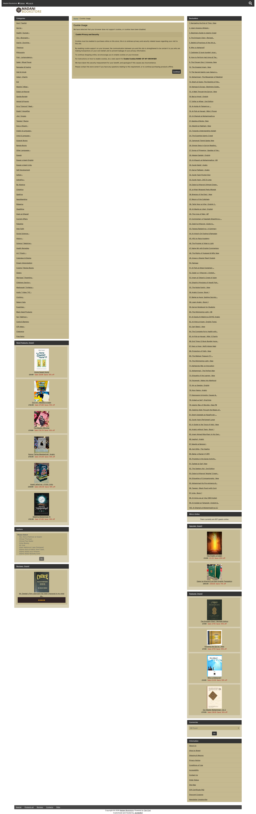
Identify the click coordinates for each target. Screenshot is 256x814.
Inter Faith (20, 229)
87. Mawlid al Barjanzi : (197, 444)
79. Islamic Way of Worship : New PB (203, 405)
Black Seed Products (24, 312)
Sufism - (19, 175)
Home (22, 3)
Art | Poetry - (21, 253)
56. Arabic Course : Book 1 (199, 292)
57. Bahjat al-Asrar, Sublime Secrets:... (203, 297)
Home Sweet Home (41, 372)
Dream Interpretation (24, 263)
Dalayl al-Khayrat (22, 92)
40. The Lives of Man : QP (199, 214)
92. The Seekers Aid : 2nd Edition (201, 469)
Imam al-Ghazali (22, 214)
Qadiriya (19, 194)
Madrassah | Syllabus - (25, 287)
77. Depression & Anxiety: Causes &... (203, 395)
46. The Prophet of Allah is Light (201, 243)
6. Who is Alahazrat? (197, 48)
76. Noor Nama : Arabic (198, 390)
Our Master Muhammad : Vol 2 (214, 710)
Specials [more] (195, 526)
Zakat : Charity (22, 77)
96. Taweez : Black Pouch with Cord (202, 488)
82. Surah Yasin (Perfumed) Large (202, 420)
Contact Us (193, 775)
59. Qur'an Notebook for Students (202, 307)
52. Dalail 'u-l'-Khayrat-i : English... (202, 273)
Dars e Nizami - (22, 126)
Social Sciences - (22, 234)
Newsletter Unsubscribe (198, 800)
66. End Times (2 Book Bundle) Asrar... (203, 341)
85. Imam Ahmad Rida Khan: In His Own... (204, 434)
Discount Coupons (196, 795)
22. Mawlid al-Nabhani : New (200, 126)
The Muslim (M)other (42, 428)
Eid (17, 82)
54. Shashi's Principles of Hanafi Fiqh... (203, 283)
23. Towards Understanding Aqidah (202, 131)
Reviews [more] (22, 566)
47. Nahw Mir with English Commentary (204, 248)
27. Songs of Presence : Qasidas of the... (204, 150)
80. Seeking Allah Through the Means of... (205, 410)
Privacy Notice (194, 760)
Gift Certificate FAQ (196, 790)
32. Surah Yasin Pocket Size (199, 175)
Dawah (19, 155)
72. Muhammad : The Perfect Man (202, 371)
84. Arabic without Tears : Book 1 (201, 429)
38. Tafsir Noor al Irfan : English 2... (202, 204)
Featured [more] (195, 594)
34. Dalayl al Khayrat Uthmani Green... (203, 185)
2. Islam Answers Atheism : (199, 28)
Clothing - (20, 297)
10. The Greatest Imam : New (200, 67)
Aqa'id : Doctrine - (23, 43)
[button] (250, 3)
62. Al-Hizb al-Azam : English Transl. (203, 322)
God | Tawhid (21, 23)
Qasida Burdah (21, 97)
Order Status (194, 780)
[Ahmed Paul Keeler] (41, 541)
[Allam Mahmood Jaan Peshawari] (41, 547)
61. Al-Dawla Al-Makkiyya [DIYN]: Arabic (204, 317)
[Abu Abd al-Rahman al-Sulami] (41, 537)
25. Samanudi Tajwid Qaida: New (201, 141)
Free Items (20, 336)
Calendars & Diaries (23, 258)
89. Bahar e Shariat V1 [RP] (199, 454)
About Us (192, 746)
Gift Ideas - (20, 327)
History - (19, 238)
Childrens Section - (23, 283)
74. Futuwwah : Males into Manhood (202, 380)
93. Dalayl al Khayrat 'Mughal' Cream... (203, 473)
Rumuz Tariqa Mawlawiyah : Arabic (41, 454)
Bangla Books (21, 145)
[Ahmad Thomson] (41, 539)
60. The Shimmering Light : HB (200, 312)
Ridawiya (19, 204)
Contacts (49, 807)
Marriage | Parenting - (24, 278)
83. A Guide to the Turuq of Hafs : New (204, 425)
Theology (20, 48)
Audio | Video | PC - (24, 292)
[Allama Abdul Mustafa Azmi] (41, 554)
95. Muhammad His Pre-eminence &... (203, 483)
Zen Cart (147, 810)
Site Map (192, 785)
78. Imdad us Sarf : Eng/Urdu (200, 400)
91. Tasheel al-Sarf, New (198, 464)
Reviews (40, 807)
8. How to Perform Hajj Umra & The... (203, 57)
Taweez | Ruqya (22, 121)
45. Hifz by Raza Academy (199, 238)
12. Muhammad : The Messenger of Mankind (205, 77)
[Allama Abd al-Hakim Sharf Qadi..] (41, 549)
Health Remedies (22, 248)
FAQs (58, 807)
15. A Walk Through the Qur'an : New (203, 92)
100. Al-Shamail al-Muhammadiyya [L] (203, 508)
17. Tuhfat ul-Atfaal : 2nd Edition (201, 101)
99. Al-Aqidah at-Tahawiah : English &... (204, 503)
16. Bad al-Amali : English (198, 97)
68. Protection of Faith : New (200, 351)
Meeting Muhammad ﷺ (41, 517)
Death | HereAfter (23, 111)
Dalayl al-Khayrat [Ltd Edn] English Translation (214, 581)
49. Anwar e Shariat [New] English (202, 258)
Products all (29, 807)
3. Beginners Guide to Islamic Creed (202, 33)
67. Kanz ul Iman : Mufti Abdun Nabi (202, 346)
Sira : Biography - (23, 38)
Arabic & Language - (24, 131)
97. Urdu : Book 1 (195, 493)
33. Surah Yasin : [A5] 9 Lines (200, 180)
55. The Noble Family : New (199, 287)
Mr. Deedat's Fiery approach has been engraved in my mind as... (41, 595)
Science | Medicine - (24, 243)
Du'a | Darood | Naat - (24, 106)
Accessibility (194, 770)
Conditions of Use (196, 765)
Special (18, 807)
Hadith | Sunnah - (23, 33)
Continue (176, 72)
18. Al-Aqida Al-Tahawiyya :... (200, 106)
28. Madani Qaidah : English (199, 155)
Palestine (19, 224)
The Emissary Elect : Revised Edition (214, 621)
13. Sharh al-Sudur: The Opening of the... (204, 82)
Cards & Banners (22, 322)
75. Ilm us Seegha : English (199, 385)
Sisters (19, 273)
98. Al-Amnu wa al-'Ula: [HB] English (203, 498)
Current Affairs (22, 219)
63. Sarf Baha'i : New (197, 327)
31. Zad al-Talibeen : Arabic (199, 170)
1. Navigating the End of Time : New (202, 23)
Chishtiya (19, 190)
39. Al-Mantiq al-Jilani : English (201, 209)
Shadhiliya (20, 209)
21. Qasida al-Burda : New (199, 121)
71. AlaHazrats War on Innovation (201, 366)
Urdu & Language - (23, 136)
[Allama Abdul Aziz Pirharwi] (41, 552)
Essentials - (20, 307)
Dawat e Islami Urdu (24, 165)
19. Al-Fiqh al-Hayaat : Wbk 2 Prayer (203, 111)
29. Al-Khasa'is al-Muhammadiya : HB (203, 160)
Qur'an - (19, 28)
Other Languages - (23, 150)
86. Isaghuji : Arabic (196, 439)
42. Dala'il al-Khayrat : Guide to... (201, 224)
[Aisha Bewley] (41, 543)
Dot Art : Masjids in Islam (41, 403)
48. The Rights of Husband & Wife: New (204, 253)
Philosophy (20, 52)
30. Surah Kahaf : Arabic (198, 165)
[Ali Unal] (41, 545)
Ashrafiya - (20, 180)
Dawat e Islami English (24, 160)
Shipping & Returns (196, 755)
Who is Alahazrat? (214, 678)
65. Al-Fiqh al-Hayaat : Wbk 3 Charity (203, 336)
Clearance (20, 332)
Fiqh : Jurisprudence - (24, 57)
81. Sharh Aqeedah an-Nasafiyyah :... (203, 415)
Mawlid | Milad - (22, 87)
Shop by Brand (194, 751)
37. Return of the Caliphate (199, 199)
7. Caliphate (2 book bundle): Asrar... (203, 52)
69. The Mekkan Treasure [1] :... (201, 356)
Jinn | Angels (21, 116)
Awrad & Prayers (22, 101)
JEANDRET (138, 813)
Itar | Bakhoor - (22, 317)
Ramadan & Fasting (23, 67)
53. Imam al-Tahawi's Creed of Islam (203, 278)
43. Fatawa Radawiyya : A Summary (202, 229)
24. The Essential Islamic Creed (201, 136)
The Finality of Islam (214, 556)
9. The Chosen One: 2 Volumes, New (203, 62)
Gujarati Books (22, 141)
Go (41, 559)
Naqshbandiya (21, 199)
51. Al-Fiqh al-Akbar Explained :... (201, 268)
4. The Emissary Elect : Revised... (201, 38)
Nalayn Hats (21, 302)
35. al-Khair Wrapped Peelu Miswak (202, 190)
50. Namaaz (193, 263)
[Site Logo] (52, 10)
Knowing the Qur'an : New (214, 647)
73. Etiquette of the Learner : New (202, 376)
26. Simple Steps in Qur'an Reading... (203, 145)
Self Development (23, 170)
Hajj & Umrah (21, 72)
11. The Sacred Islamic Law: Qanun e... (203, 72)
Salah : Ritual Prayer (24, 62)
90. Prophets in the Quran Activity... (202, 459)
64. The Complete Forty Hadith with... (203, 332)
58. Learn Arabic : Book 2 (198, 302)
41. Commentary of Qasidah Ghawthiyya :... (205, 219)
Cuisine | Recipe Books (25, 268)
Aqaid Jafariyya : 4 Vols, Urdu (41, 484)
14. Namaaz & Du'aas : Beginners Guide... (204, 87)
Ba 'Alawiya (20, 185)
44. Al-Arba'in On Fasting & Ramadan (203, 234)
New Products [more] (25, 343)
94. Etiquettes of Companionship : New (204, 478)
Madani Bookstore (127, 810)
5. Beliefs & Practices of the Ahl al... (202, 43)
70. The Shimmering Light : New (201, 361)
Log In (30, 3)
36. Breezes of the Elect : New (200, 194)
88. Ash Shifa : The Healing (199, 449)
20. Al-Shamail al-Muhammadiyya (202, 116)
